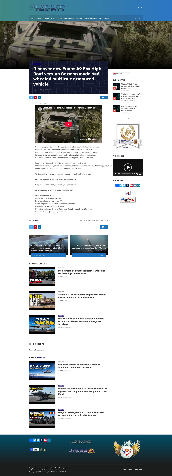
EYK (124, 470)
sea (98, 220)
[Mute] (137, 174)
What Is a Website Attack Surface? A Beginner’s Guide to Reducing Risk (131, 86)
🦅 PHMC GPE (47, 18)
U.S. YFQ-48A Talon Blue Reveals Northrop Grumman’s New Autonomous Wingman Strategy (81, 321)
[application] (128, 167)
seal (102, 220)
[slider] (126, 173)
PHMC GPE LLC (52, 472)
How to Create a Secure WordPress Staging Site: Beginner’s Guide (129, 108)
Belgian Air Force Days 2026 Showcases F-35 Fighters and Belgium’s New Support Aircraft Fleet (82, 391)
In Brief (130, 470)
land (94, 220)
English (119, 73)
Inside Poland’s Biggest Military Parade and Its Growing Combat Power (81, 272)
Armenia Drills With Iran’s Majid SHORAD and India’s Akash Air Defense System (82, 296)
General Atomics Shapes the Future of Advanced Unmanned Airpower (79, 366)
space (106, 220)
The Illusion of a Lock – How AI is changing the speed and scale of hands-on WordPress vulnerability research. (131, 97)
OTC (40, 90)
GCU (136, 470)
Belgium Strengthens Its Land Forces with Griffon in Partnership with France (81, 414)
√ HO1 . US (59, 18)
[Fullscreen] (140, 174)
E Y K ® (39, 18)
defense (89, 220)
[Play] (115, 174)
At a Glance (103, 18)
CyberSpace (68, 18)
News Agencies (90, 18)
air (84, 220)
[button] (128, 167)
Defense (79, 18)
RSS (140, 470)
